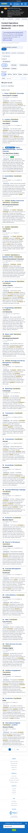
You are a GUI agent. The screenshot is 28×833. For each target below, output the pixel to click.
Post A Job (14, 776)
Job (5, 65)
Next (18, 749)
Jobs (3, 19)
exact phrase (21, 53)
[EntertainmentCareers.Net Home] (4, 4)
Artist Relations (14, 595)
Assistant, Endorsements (12, 9)
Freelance (19, 74)
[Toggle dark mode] (11, 4)
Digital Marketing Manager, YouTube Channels (12, 149)
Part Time (14, 74)
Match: (3, 53)
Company (13, 68)
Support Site (14, 767)
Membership (24, 19)
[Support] (22, 4)
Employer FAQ (14, 765)
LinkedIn (14, 790)
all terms (8, 53)
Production (13, 517)
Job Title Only (6, 56)
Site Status (14, 801)
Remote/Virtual (6, 68)
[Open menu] (25, 3)
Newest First (4, 86)
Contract (25, 74)
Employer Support (14, 782)
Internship (13, 65)
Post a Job (19, 1)
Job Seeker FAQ (14, 763)
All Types (5, 74)
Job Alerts (17, 19)
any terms (14, 53)
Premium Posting (14, 778)
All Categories (6, 61)
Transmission (14, 413)
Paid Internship (23, 65)
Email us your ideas (7, 40)
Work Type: (4, 71)
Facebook (14, 792)
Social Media (13, 176)
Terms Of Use (14, 803)
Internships (10, 19)
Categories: (4, 58)
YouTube (14, 788)
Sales (11, 619)
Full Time (9, 74)
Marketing (12, 388)
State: (3, 78)
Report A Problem (14, 761)
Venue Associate (14, 93)
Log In (17, 4)
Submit (14, 830)
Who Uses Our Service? (14, 780)
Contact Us (14, 769)
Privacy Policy (14, 805)
